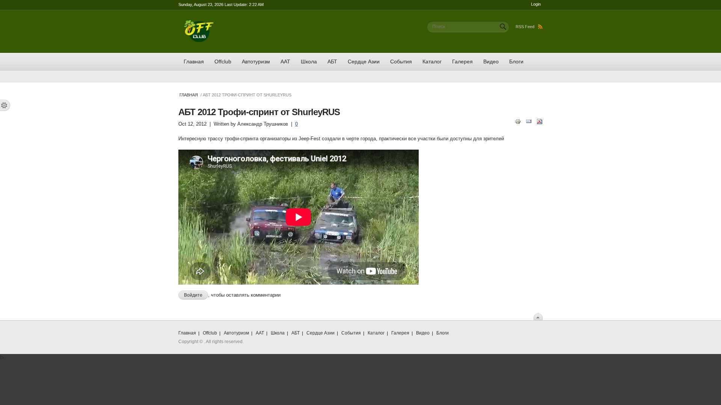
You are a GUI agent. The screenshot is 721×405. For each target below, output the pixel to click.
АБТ (332, 61)
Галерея (462, 61)
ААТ (285, 61)
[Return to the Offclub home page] (199, 23)
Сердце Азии (364, 61)
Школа (309, 61)
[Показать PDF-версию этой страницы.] (540, 121)
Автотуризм (256, 61)
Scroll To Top (538, 317)
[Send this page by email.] (529, 121)
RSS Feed (525, 26)
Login (536, 4)
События (401, 61)
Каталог (432, 61)
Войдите (193, 295)
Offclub (222, 61)
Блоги (516, 61)
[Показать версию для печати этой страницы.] (518, 121)
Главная (194, 61)
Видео (491, 61)
